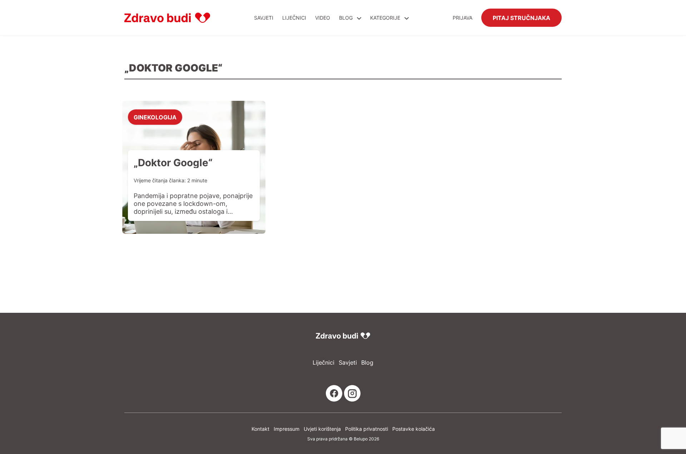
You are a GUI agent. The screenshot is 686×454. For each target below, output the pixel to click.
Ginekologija (155, 117)
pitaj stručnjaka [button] (521, 17)
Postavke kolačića (413, 429)
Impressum (286, 429)
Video (322, 17)
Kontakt (260, 429)
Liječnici (294, 17)
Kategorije (386, 17)
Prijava (462, 18)
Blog (346, 17)
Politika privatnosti (366, 429)
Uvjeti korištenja (322, 429)
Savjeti (263, 17)
